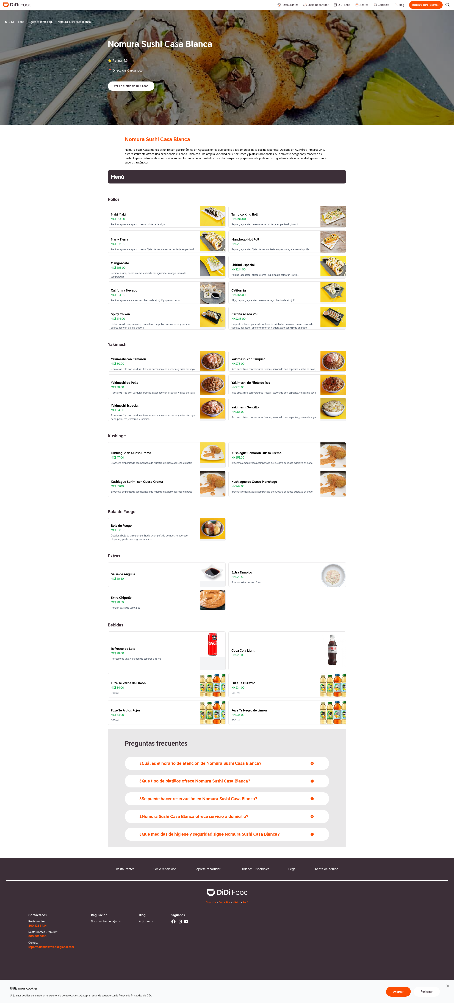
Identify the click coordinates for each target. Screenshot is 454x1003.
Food (21, 22)
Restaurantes (125, 869)
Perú (245, 902)
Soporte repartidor (207, 869)
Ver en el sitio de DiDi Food (131, 86)
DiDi (11, 22)
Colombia (211, 902)
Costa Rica (224, 902)
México (236, 902)
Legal (292, 869)
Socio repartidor (164, 869)
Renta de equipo (326, 869)
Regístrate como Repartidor (425, 5)
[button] (426, 5)
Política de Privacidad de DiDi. (135, 995)
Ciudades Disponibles (254, 869)
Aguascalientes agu (41, 22)
